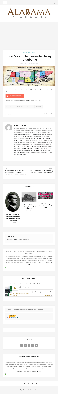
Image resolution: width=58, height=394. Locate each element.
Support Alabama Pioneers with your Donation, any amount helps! (25, 309)
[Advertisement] (29, 33)
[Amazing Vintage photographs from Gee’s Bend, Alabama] (29, 197)
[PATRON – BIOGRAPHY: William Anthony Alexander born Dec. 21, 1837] (45, 195)
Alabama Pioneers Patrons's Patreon (40, 89)
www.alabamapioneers (21, 134)
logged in (16, 239)
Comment (9, 114)
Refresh (28, 100)
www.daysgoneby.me (36, 134)
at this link (38, 371)
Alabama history (10, 106)
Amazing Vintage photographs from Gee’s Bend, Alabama (29, 207)
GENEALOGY (19, 106)
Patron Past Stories (29, 52)
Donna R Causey (34, 63)
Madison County (29, 106)
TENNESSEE (38, 106)
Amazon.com (27, 136)
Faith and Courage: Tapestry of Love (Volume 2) (28, 146)
